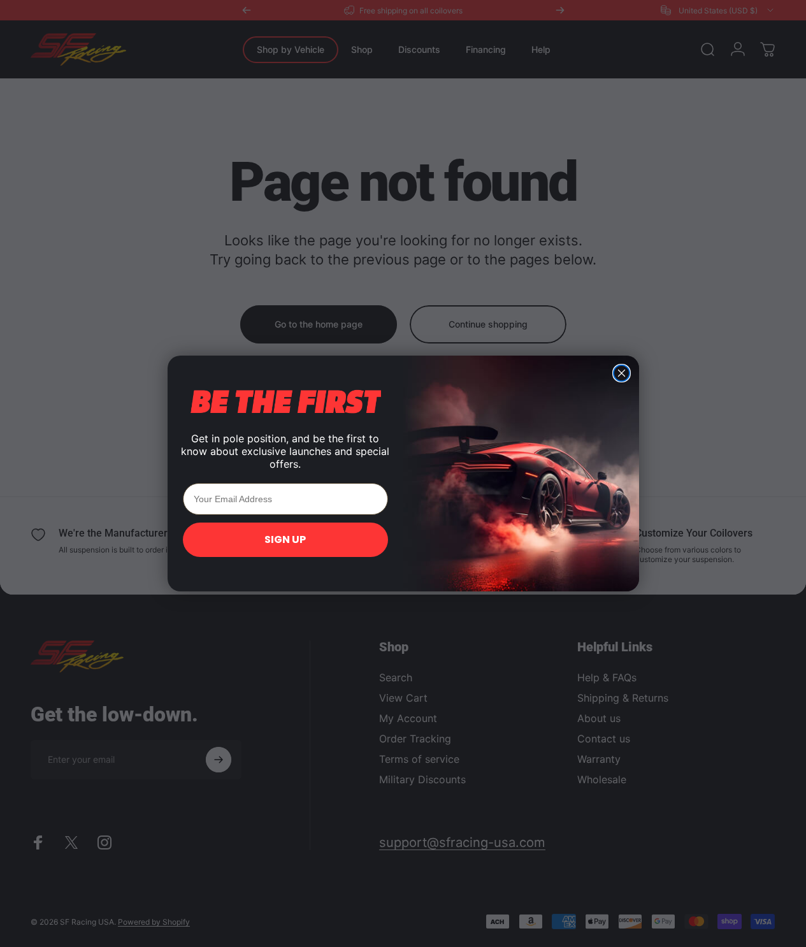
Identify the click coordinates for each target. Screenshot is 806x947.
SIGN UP (285, 539)
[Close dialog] (622, 373)
